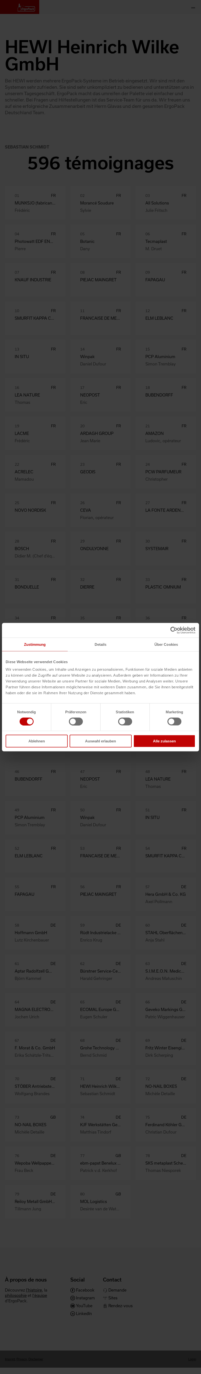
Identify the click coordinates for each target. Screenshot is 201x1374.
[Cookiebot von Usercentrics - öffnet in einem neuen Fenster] (173, 630)
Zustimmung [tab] (35, 644)
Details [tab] (101, 644)
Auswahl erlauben (100, 741)
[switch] (76, 721)
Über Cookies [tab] (166, 644)
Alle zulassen (164, 741)
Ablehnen (36, 741)
